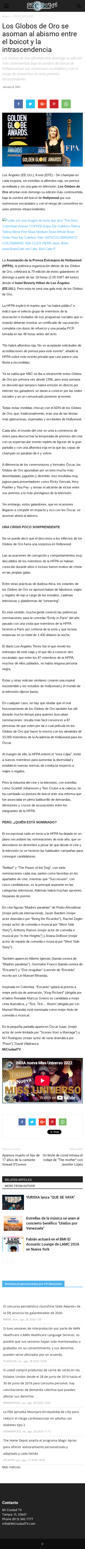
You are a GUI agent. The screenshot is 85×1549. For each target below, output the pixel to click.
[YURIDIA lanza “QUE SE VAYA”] (13, 1202)
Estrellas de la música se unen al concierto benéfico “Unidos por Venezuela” (52, 1223)
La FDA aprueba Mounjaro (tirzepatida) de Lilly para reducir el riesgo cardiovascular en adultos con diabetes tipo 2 (41, 1418)
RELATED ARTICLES (18, 1180)
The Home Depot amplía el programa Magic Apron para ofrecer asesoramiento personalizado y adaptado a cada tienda (40, 1447)
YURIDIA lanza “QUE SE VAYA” (50, 1197)
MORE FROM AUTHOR (20, 1186)
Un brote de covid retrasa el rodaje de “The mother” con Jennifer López (63, 1159)
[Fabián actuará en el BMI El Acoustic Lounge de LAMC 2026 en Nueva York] (13, 1244)
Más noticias (11, 1467)
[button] (79, 6)
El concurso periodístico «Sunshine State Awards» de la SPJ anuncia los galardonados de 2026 (41, 1309)
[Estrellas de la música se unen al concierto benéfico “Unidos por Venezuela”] (13, 1223)
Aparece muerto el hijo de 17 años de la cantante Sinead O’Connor (21, 1159)
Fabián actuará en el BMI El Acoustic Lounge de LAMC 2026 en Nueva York (52, 1244)
